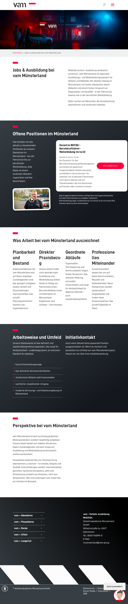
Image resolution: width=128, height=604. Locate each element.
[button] (112, 5)
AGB (85, 593)
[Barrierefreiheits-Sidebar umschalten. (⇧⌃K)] (5, 588)
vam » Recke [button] (21, 528)
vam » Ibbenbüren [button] (23, 515)
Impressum (103, 591)
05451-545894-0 (94, 535)
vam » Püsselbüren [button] (24, 522)
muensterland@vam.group (96, 542)
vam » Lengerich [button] (22, 541)
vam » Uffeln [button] (21, 534)
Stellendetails (110, 166)
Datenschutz (89, 588)
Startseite (17, 53)
